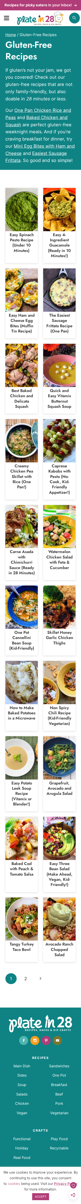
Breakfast (59, 1084)
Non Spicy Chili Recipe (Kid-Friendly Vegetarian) (59, 716)
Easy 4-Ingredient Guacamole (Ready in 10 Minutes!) (59, 245)
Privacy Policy (66, 1183)
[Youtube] (57, 1040)
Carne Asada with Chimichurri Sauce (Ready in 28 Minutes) (22, 562)
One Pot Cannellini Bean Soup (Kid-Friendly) (21, 640)
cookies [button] (14, 1183)
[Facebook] (23, 1040)
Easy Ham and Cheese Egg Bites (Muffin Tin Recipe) (22, 323)
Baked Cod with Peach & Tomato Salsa (21, 869)
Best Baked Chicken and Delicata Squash (21, 398)
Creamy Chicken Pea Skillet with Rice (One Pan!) (21, 476)
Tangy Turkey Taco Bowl (22, 946)
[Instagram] (34, 1040)
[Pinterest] (46, 1040)
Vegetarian (59, 1113)
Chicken (22, 1103)
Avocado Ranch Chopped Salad (59, 949)
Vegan (22, 1113)
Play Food (59, 1139)
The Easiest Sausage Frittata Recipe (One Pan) (59, 323)
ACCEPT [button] (40, 1196)
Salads (21, 1094)
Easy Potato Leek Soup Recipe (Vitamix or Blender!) (21, 793)
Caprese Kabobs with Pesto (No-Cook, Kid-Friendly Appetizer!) (59, 479)
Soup (22, 1084)
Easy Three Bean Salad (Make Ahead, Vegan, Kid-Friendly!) (59, 874)
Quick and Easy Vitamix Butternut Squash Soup (59, 398)
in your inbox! (38, 5)
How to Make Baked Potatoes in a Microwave (22, 713)
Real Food (22, 1157)
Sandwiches (59, 1066)
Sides (22, 1075)
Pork (59, 1103)
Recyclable (59, 1148)
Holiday (21, 1148)
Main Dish (22, 1066)
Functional (22, 1139)
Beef (59, 1094)
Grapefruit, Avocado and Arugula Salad (59, 788)
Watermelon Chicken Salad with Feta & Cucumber (59, 559)
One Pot (59, 1075)
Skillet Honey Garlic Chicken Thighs (59, 638)
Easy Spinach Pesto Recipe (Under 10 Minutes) (22, 243)
